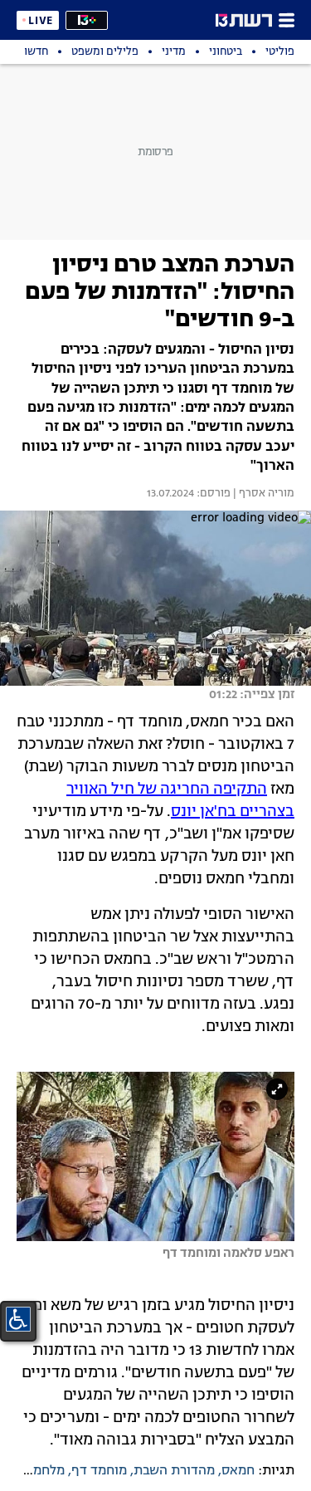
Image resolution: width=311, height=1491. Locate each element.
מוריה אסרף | (262, 494)
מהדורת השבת (174, 1471)
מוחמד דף (99, 1471)
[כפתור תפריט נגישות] (18, 1319)
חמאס (238, 1471)
